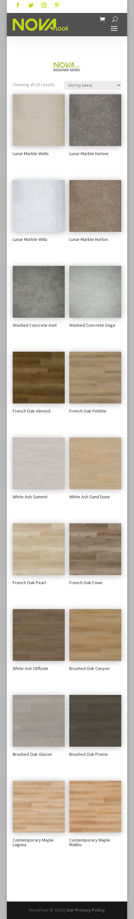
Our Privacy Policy (85, 910)
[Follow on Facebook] (18, 5)
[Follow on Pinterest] (57, 5)
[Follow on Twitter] (31, 5)
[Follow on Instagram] (44, 5)
